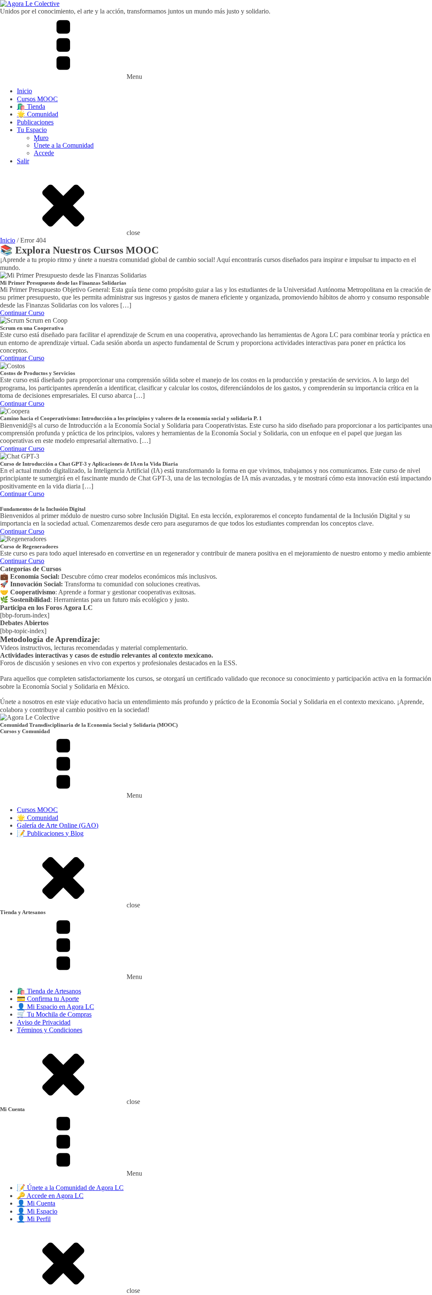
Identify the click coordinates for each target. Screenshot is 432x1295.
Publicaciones (35, 122)
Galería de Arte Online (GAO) (57, 825)
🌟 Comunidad (37, 114)
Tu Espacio (32, 129)
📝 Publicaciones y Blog (50, 833)
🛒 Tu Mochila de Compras (54, 1014)
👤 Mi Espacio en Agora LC (55, 1006)
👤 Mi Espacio (37, 1211)
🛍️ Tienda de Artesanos (49, 991)
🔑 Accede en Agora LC (50, 1195)
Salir (23, 161)
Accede (44, 152)
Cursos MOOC (37, 99)
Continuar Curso (22, 312)
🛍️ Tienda (31, 106)
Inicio (24, 90)
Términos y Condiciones (49, 1029)
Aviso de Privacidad (43, 1022)
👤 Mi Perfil (34, 1218)
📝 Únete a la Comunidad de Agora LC (70, 1187)
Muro (41, 137)
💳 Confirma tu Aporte (48, 998)
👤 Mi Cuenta (36, 1203)
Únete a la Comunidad (64, 145)
